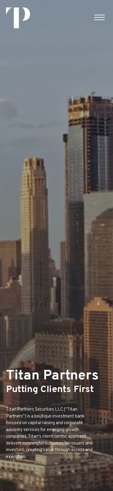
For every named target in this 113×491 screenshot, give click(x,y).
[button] (99, 17)
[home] (18, 17)
